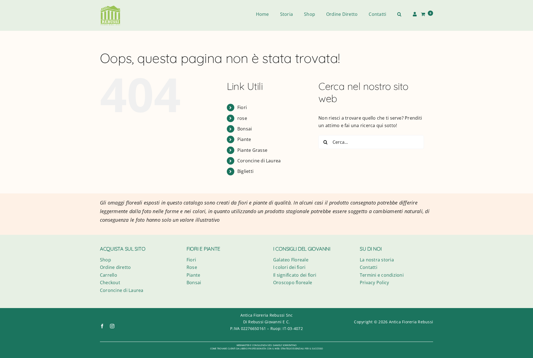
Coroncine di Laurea (259, 161)
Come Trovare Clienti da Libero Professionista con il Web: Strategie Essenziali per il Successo (266, 348)
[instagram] (112, 326)
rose (242, 118)
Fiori (242, 107)
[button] (399, 14)
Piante (244, 139)
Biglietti (245, 171)
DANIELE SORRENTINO (284, 345)
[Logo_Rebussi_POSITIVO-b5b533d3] (110, 8)
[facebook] (102, 326)
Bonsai (244, 129)
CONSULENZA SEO (261, 345)
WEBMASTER (243, 345)
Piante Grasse (252, 150)
